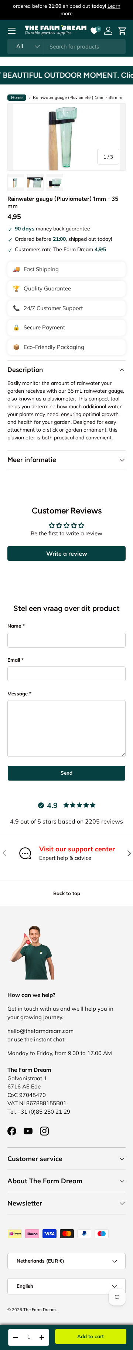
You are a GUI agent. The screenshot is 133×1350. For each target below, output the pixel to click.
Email (13, 660)
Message (17, 693)
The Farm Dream (39, 1309)
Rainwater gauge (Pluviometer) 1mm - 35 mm (77, 98)
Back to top (66, 893)
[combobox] (66, 46)
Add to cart (90, 1336)
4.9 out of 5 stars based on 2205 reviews (66, 821)
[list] (66, 137)
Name (14, 626)
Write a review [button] (66, 553)
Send (66, 773)
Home (17, 97)
